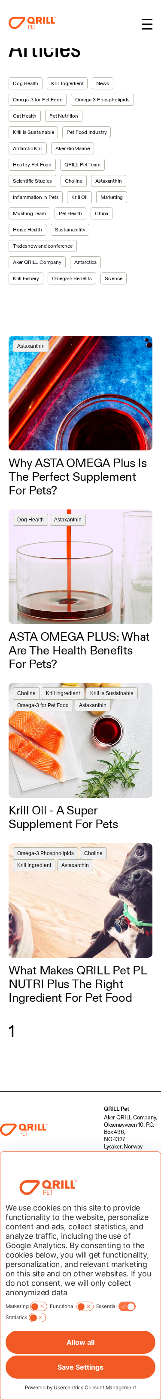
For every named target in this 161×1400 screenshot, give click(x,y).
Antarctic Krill (28, 148)
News (102, 83)
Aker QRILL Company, (130, 1117)
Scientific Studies (32, 181)
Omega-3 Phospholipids (102, 99)
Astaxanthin (108, 181)
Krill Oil (79, 197)
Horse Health (27, 229)
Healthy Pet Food (32, 164)
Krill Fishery (26, 278)
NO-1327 (114, 1139)
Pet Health (70, 213)
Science (113, 278)
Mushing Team (29, 213)
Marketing (111, 197)
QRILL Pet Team (82, 164)
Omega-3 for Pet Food (37, 99)
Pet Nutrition (63, 115)
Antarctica (85, 262)
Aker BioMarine (72, 148)
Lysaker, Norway (123, 1146)
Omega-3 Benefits (72, 278)
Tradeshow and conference (43, 246)
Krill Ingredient (67, 83)
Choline (73, 181)
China (101, 213)
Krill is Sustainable (33, 132)
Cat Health (24, 115)
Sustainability (70, 229)
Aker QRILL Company (37, 262)
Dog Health (25, 83)
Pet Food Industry (86, 132)
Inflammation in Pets (35, 197)
